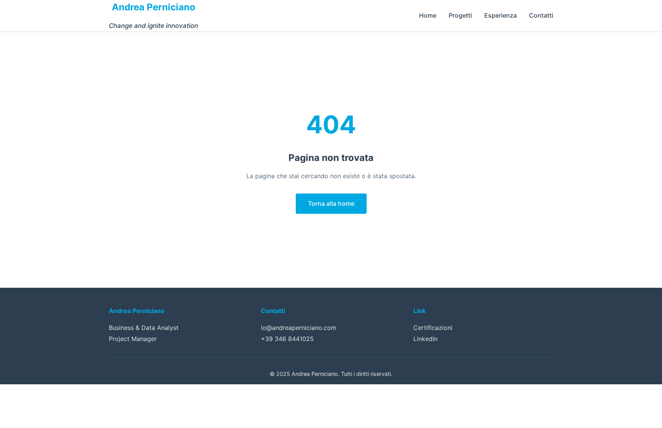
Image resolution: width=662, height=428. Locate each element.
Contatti (541, 15)
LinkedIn (425, 339)
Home (427, 15)
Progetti (460, 15)
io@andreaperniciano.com (298, 327)
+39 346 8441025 (287, 339)
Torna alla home (331, 203)
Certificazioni (432, 327)
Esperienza (500, 15)
